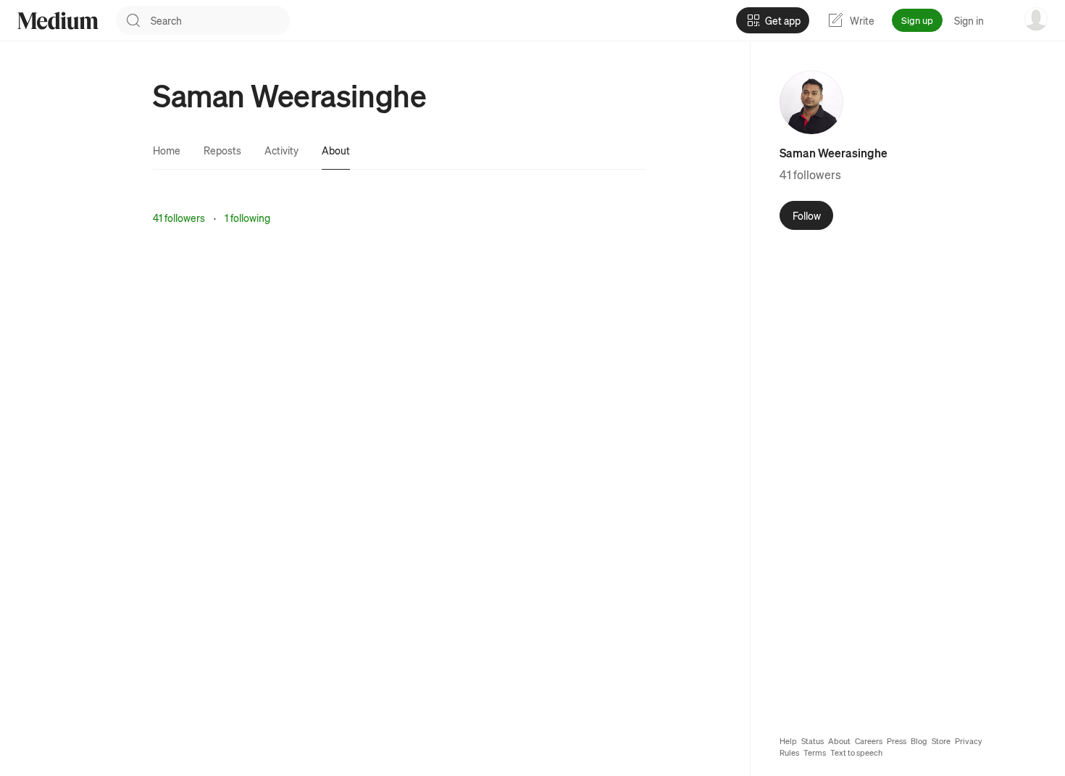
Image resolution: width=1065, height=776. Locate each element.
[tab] (166, 150)
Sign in (969, 20)
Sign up (917, 20)
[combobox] (220, 20)
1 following (247, 217)
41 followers (179, 217)
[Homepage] (58, 21)
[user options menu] (1036, 18)
